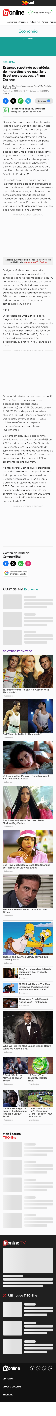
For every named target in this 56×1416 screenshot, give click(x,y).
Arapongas (23, 22)
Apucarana (12, 22)
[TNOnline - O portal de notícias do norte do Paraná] (13, 12)
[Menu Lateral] (4, 22)
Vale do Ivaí (35, 22)
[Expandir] (52, 1395)
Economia (28, 31)
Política (53, 22)
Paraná (45, 22)
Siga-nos (42, 101)
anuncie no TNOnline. (35, 262)
